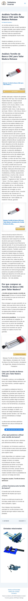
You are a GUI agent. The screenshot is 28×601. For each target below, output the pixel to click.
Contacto (14, 593)
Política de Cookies (14, 591)
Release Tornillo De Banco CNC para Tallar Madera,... (13, 83)
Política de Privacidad (14, 589)
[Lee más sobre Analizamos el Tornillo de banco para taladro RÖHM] (14, 550)
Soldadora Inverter (11, 3)
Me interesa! (15, 91)
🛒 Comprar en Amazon (19, 354)
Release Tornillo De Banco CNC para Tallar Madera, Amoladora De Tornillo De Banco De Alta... (13, 222)
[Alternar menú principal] (25, 3)
